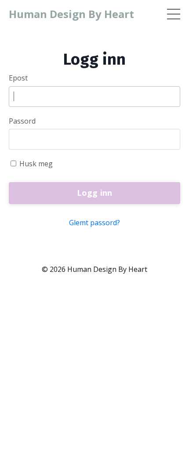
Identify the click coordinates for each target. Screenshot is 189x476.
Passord (22, 121)
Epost (18, 78)
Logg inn (95, 192)
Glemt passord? (94, 222)
